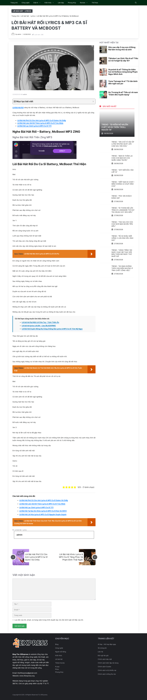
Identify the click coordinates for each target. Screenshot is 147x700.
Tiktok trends (60, 663)
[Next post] (95, 557)
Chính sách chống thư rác (107, 674)
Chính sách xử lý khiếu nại (107, 670)
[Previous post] (13, 557)
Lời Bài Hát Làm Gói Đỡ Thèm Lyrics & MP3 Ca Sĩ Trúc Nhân (40, 123)
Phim (57, 669)
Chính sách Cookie (104, 667)
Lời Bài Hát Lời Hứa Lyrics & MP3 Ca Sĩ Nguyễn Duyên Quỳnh (42, 514)
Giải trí (35, 3)
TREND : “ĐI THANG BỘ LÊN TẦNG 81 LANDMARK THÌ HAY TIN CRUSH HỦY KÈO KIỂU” (123, 210)
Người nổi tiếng (60, 652)
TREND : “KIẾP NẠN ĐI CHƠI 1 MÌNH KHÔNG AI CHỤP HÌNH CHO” (123, 184)
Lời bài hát (58, 659)
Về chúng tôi (102, 648)
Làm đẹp (61, 3)
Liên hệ (100, 652)
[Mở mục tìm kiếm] (135, 2)
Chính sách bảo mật (105, 659)
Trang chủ (14, 3)
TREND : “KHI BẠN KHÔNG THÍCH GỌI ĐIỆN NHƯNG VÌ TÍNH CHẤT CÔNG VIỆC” (122, 268)
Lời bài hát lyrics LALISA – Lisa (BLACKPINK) (39, 326)
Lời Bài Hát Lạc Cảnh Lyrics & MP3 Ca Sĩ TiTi (34, 126)
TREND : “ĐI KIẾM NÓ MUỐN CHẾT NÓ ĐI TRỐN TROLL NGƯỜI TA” (115, 127)
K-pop (57, 667)
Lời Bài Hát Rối (18, 107)
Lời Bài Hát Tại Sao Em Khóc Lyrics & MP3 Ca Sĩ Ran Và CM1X (43, 511)
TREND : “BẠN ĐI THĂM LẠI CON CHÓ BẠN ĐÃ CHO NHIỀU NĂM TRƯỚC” (122, 158)
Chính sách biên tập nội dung (108, 663)
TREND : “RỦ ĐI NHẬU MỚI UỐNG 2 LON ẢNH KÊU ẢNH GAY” (122, 238)
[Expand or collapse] (93, 101)
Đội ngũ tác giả (103, 655)
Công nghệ (25, 3)
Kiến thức (48, 3)
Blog (56, 644)
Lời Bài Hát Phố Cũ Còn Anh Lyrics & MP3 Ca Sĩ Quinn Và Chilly (41, 120)
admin (19, 34)
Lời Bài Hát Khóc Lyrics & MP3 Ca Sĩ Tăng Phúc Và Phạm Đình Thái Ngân (71, 557)
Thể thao (95, 3)
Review (82, 3)
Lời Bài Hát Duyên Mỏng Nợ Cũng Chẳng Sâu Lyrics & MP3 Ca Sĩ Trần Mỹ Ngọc (52, 329)
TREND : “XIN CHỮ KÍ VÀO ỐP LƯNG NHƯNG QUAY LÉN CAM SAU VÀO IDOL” (123, 144)
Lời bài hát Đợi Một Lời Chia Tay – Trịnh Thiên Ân (40, 322)
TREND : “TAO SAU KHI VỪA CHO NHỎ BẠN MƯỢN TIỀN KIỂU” (122, 224)
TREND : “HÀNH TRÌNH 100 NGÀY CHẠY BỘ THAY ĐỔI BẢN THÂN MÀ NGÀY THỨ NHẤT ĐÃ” (122, 253)
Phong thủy (72, 3)
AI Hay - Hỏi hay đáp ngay (107, 644)
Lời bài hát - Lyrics (22, 11)
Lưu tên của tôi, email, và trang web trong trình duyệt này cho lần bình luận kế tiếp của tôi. (49, 620)
